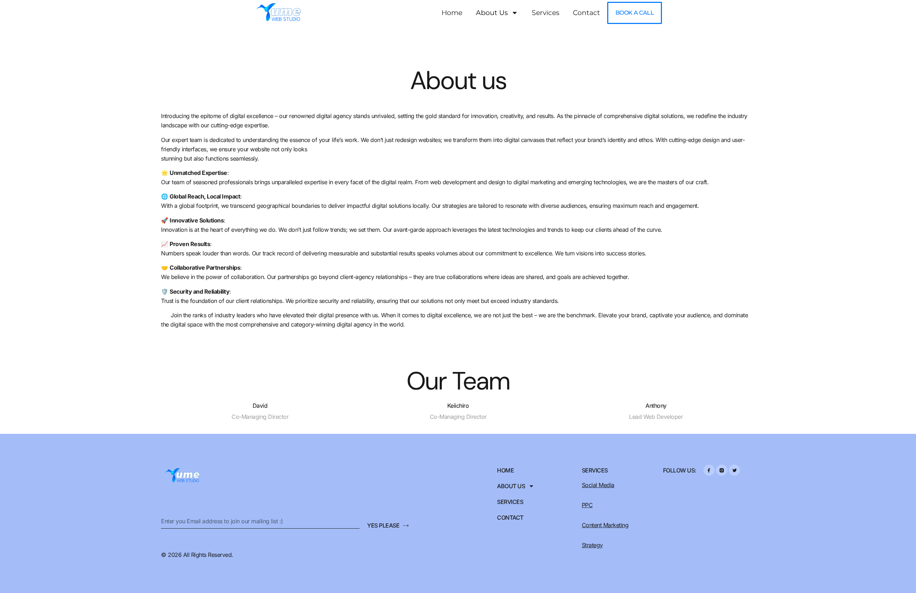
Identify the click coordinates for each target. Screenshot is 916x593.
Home (452, 12)
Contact (586, 12)
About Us (492, 12)
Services (545, 12)
